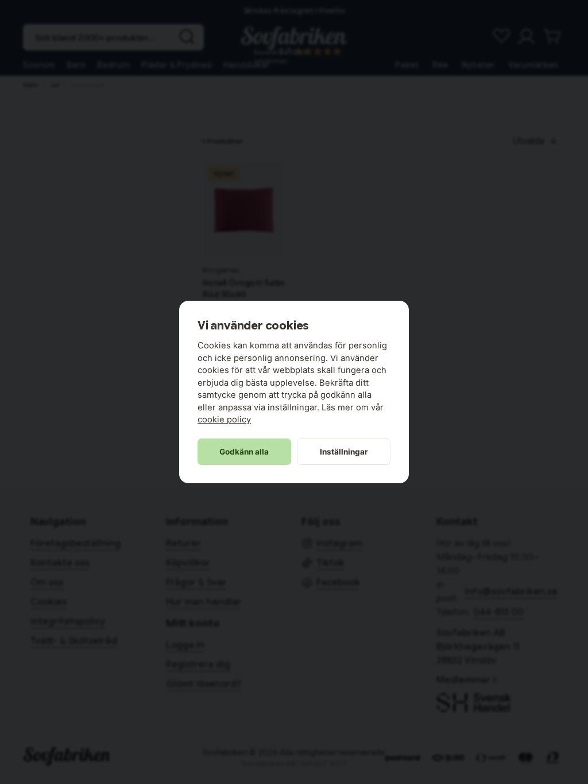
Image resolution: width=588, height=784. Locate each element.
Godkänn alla (244, 451)
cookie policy (224, 419)
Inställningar (344, 451)
